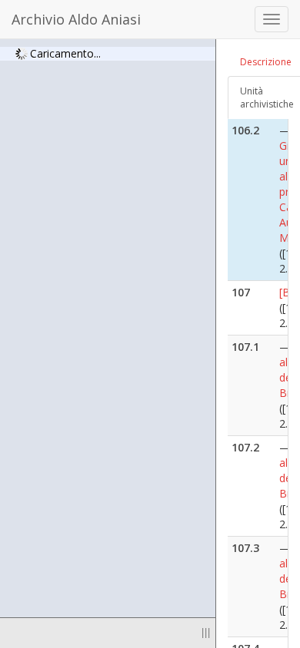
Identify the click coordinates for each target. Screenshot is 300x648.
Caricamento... (65, 53)
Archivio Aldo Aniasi (76, 19)
